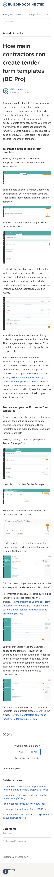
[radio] (20, 752)
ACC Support (17, 88)
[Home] (23, 5)
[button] (5, 871)
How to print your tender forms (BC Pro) (24, 809)
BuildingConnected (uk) (12, 14)
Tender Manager (29, 14)
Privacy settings (9, 870)
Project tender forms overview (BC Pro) (24, 803)
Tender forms (43, 14)
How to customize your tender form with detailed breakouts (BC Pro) (25, 609)
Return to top (10, 768)
